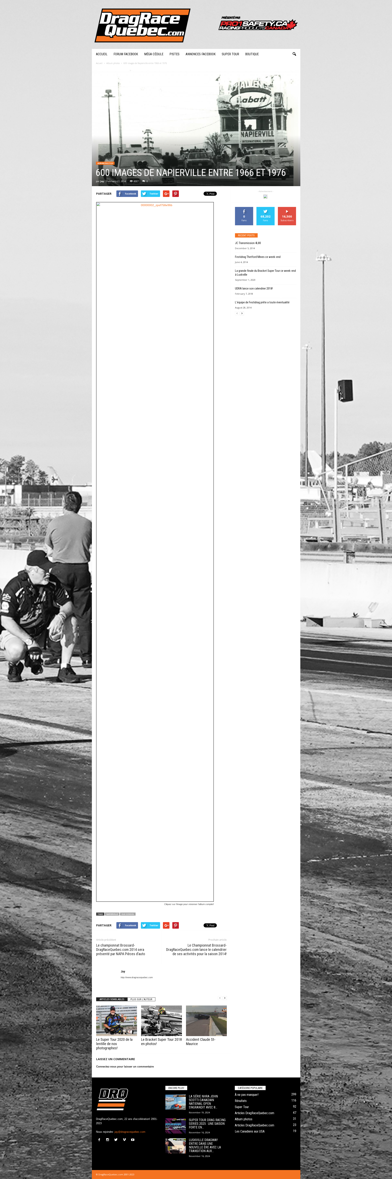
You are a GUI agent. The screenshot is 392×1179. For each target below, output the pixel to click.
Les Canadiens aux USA (250, 1131)
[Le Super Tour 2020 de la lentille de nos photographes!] (116, 1021)
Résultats (241, 1101)
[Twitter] (117, 1140)
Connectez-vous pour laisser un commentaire (125, 1066)
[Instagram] (108, 1140)
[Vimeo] (125, 1140)
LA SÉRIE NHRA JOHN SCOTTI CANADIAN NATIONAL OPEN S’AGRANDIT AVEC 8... (203, 1101)
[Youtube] (133, 1140)
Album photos (105, 163)
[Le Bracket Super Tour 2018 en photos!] (161, 1021)
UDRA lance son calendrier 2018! (254, 288)
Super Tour (230, 54)
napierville (112, 914)
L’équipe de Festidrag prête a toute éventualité (262, 302)
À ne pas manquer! (246, 1095)
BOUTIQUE (252, 54)
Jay (102, 181)
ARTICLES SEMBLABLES (111, 999)
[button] (294, 54)
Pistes (174, 54)
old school (127, 914)
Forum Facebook (126, 54)
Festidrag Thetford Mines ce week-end (258, 257)
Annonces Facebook (201, 54)
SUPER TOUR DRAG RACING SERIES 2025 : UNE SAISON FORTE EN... (207, 1123)
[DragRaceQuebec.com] (196, 24)
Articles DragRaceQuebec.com (254, 1113)
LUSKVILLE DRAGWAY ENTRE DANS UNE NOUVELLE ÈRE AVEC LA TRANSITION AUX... (205, 1145)
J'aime (244, 208)
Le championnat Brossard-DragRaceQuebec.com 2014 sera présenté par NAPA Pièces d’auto (120, 949)
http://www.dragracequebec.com (137, 977)
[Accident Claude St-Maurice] (206, 1021)
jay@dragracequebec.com (130, 1131)
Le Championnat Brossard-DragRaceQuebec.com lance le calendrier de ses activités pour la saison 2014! (196, 949)
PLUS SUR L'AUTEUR (141, 999)
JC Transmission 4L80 (248, 243)
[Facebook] (100, 1140)
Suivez (265, 208)
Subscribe (287, 208)
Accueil (101, 54)
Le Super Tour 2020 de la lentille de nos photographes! (114, 1043)
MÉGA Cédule (153, 54)
